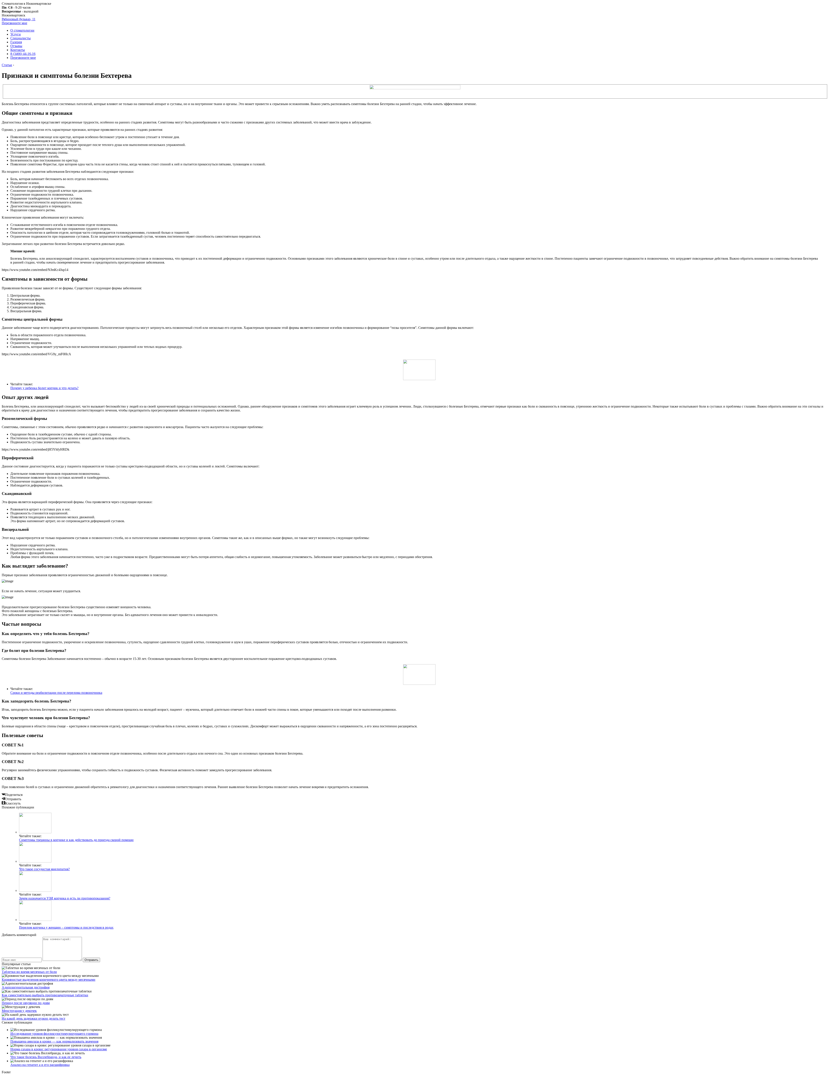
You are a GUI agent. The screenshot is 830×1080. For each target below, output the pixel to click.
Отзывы (16, 46)
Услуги (15, 34)
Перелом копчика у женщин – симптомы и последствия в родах (66, 927)
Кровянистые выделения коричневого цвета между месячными (48, 979)
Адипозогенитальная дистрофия (25, 987)
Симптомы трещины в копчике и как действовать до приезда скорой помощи (76, 840)
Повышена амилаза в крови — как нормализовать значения (54, 1041)
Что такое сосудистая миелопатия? (44, 869)
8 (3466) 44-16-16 (22, 54)
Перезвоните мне (14, 23)
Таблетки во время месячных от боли (29, 972)
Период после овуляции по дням (26, 1003)
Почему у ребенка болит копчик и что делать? (44, 388)
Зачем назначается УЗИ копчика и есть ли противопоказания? (64, 898)
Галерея (16, 42)
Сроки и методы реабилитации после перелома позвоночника (56, 692)
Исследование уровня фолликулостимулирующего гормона (54, 1033)
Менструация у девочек (19, 1011)
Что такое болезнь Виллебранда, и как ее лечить (45, 1057)
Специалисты (20, 38)
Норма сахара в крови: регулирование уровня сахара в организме (58, 1049)
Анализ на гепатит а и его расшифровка (40, 1065)
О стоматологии (22, 30)
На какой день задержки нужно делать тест (33, 1018)
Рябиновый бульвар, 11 (18, 19)
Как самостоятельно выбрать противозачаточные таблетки (45, 995)
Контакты (17, 50)
